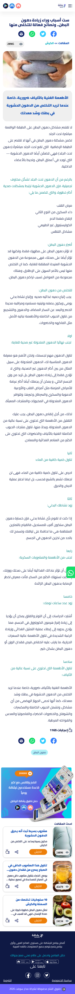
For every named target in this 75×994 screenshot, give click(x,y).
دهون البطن (39, 752)
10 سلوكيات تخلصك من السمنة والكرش (31, 902)
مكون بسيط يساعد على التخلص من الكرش (29, 843)
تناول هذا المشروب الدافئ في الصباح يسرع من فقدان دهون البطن (27, 867)
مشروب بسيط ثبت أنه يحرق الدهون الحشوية (29, 833)
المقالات (63, 43)
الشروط (7, 980)
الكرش (49, 43)
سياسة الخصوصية (62, 980)
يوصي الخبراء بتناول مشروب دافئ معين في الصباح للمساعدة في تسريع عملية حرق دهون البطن (27, 877)
